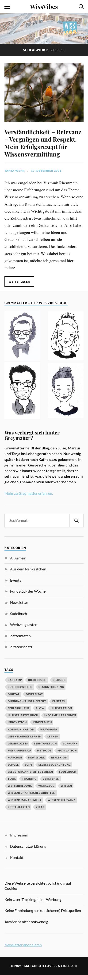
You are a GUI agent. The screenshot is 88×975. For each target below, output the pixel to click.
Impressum (19, 835)
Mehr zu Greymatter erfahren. (28, 493)
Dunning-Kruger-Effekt (27, 701)
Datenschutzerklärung (28, 846)
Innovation (17, 722)
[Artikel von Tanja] (22, 336)
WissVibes (44, 6)
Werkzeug (46, 785)
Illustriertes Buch (23, 715)
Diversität (34, 694)
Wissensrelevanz (61, 799)
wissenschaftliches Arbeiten (31, 792)
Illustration (61, 708)
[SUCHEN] (76, 520)
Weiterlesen (19, 281)
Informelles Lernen (60, 715)
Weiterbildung (20, 785)
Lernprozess (18, 743)
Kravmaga (48, 729)
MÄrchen (15, 757)
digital (14, 694)
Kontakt (16, 857)
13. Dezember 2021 (46, 170)
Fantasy (58, 701)
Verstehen (51, 778)
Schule (13, 764)
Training (29, 778)
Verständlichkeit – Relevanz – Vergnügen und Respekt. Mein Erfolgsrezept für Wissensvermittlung (42, 143)
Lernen (52, 736)
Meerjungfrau (19, 750)
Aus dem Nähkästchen (28, 569)
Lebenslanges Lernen (24, 736)
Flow (40, 708)
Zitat (40, 806)
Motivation (67, 750)
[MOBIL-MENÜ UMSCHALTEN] (7, 6)
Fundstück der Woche (28, 591)
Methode (44, 750)
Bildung (59, 679)
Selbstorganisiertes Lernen (30, 771)
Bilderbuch (37, 679)
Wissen (66, 785)
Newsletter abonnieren (23, 945)
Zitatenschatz (21, 646)
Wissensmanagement (25, 799)
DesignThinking (51, 686)
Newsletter (19, 602)
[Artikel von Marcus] (22, 391)
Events (15, 580)
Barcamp (15, 679)
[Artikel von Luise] (66, 336)
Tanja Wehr (14, 170)
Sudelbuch (18, 613)
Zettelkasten (20, 635)
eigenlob (69, 966)
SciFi (28, 764)
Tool (12, 778)
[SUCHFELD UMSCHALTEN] (81, 6)
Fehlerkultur (19, 708)
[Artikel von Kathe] (66, 391)
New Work (36, 757)
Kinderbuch (42, 722)
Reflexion (59, 757)
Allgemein (18, 558)
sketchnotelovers (40, 966)
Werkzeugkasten (23, 624)
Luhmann (70, 743)
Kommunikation (21, 729)
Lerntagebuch (45, 743)
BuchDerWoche (20, 686)
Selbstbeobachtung (54, 764)
